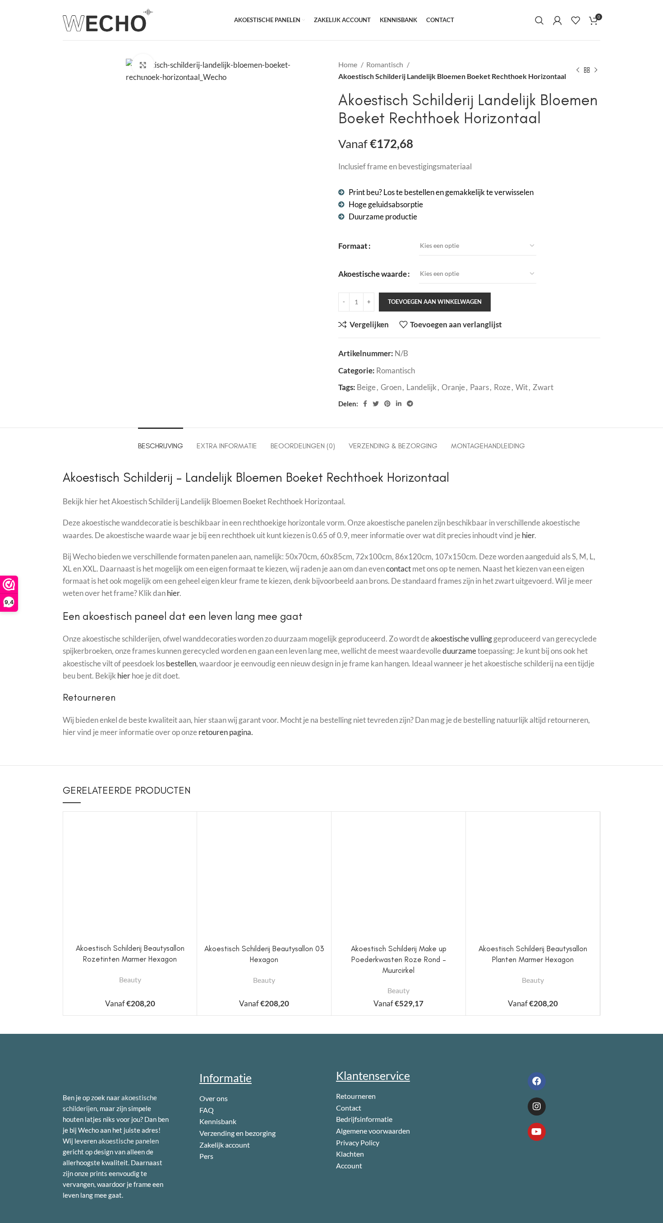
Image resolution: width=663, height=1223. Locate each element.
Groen (391, 387)
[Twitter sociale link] (376, 403)
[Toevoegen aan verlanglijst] (183, 874)
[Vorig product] (577, 70)
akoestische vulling (461, 638)
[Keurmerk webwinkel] (513, 1165)
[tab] (160, 441)
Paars (479, 387)
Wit (522, 387)
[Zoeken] (539, 20)
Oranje (453, 387)
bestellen (181, 663)
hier (528, 535)
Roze (502, 387)
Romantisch (385, 64)
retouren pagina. (225, 732)
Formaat (353, 246)
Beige (366, 387)
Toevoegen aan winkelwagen (435, 301)
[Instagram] (537, 1106)
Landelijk (421, 387)
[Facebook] (537, 1081)
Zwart (543, 387)
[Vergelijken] (183, 833)
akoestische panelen (128, 1141)
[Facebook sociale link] (365, 403)
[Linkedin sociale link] (398, 403)
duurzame (459, 651)
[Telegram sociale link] (410, 403)
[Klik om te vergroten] (143, 65)
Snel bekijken (183, 853)
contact (398, 568)
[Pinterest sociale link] (387, 403)
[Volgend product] (595, 70)
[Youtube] (537, 1132)
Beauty (130, 979)
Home (348, 64)
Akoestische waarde (372, 274)
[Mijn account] (557, 20)
